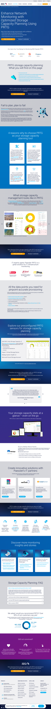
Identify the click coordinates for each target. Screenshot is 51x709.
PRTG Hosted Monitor (16, 529)
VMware (29, 303)
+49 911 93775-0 (43, 690)
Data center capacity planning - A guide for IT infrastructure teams (9, 568)
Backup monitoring (11, 305)
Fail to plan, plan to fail (23, 72)
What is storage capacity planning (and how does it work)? (19, 588)
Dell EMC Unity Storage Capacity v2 (10, 343)
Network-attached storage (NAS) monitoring (16, 296)
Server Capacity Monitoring (42, 564)
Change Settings (33, 706)
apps (24, 110)
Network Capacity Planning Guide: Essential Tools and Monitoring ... (9, 566)
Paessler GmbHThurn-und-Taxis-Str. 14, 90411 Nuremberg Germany (44, 685)
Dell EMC (15, 176)
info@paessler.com (43, 688)
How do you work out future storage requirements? (18, 597)
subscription (44, 528)
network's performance (31, 181)
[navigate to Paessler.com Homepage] (4, 4)
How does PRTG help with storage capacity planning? (18, 600)
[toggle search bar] (49, 4)
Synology (15, 177)
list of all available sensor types (30, 363)
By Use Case (5, 6)
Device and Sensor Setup (24, 569)
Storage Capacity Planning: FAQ (24, 80)
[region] (25, 706)
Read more (5, 496)
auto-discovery (16, 156)
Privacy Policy (19, 706)
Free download (8, 39)
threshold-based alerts (14, 157)
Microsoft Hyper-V (34, 303)
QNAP (18, 177)
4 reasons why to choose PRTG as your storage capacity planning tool (31, 74)
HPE (21, 176)
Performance (9, 6)
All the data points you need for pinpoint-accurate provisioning (30, 77)
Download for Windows (15, 527)
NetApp (18, 176)
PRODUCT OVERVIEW (23, 39)
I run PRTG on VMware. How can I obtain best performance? (26, 565)
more (39, 532)
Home (2, 6)
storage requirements (4, 109)
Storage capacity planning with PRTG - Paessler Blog (8, 563)
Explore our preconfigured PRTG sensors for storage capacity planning (31, 79)
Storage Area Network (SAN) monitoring (15, 298)
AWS (15, 180)
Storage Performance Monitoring (43, 562)
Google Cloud (17, 179)
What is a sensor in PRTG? (13, 603)
